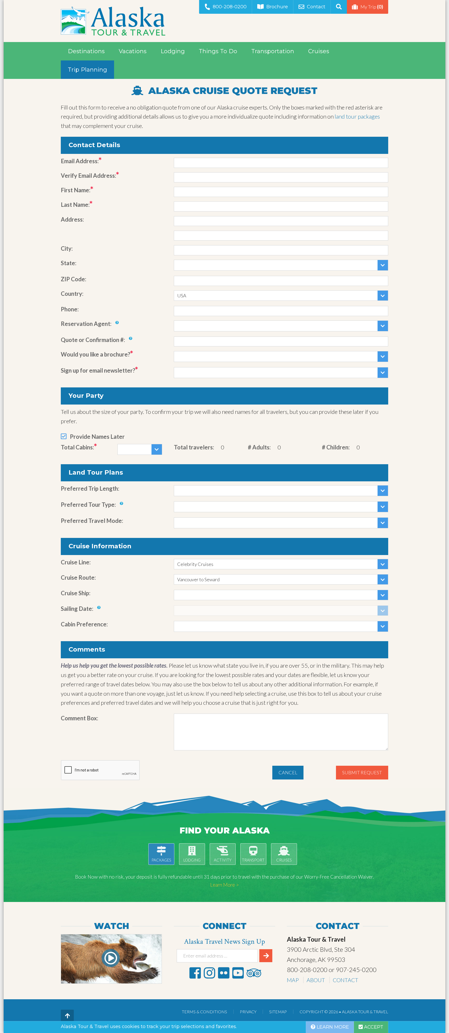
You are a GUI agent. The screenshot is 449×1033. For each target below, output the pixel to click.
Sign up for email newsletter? (98, 370)
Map (293, 980)
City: (67, 248)
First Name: (75, 190)
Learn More (332, 1027)
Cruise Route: (78, 577)
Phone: (70, 309)
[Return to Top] (67, 1016)
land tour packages (357, 116)
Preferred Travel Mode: (92, 520)
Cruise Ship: (75, 593)
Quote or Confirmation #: (93, 339)
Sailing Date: (77, 608)
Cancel (288, 772)
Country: (72, 293)
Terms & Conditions (204, 1011)
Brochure (277, 7)
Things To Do (218, 51)
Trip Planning (87, 69)
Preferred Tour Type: (88, 504)
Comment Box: (79, 718)
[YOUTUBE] (238, 973)
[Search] (339, 7)
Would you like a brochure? (95, 354)
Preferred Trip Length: (90, 488)
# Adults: (259, 447)
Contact (316, 7)
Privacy (248, 1011)
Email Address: (80, 161)
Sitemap (278, 1011)
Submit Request (362, 772)
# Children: (336, 447)
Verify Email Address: (88, 175)
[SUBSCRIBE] (265, 955)
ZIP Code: (73, 279)
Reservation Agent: (86, 323)
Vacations (133, 51)
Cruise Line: (76, 562)
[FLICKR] (223, 973)
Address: (72, 219)
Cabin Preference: (84, 624)
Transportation (272, 51)
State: (68, 262)
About (316, 980)
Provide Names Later (97, 436)
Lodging (173, 51)
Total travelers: (194, 447)
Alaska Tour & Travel (113, 21)
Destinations (86, 51)
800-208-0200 (230, 7)
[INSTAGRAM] (209, 973)
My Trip (371, 7)
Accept (373, 1027)
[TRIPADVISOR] (254, 973)
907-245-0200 (356, 969)
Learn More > (224, 885)
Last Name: (75, 204)
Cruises (318, 51)
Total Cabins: (77, 447)
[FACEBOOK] (195, 973)
